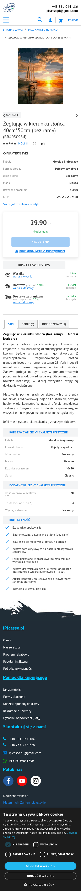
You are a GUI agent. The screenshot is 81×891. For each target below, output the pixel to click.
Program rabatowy (16, 654)
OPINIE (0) (28, 324)
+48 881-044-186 (65, 6)
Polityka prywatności (17, 668)
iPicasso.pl (13, 628)
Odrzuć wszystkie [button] (40, 876)
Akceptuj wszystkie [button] (40, 866)
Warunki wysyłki (22, 276)
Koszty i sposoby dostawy (21, 704)
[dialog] (40, 849)
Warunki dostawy (23, 288)
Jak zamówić (12, 689)
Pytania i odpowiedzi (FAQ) (21, 718)
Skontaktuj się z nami (24, 726)
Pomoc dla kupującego (25, 677)
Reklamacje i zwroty (17, 711)
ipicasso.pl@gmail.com (62, 11)
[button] (40, 884)
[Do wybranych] (34, 143)
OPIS (11, 324)
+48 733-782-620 (22, 745)
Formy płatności (14, 696)
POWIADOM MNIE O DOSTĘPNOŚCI (42, 251)
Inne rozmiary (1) (54, 324)
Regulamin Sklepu (15, 661)
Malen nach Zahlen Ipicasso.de (24, 802)
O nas (7, 640)
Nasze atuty (11, 647)
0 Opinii (23, 143)
